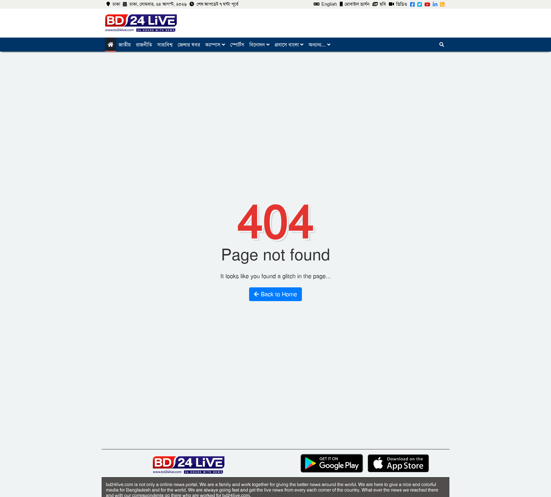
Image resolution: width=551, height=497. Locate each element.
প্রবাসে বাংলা (287, 44)
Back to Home (278, 294)
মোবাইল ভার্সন (357, 4)
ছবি (382, 4)
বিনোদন (257, 44)
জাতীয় (125, 44)
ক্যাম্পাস (213, 44)
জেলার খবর (189, 44)
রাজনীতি (144, 44)
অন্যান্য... (318, 44)
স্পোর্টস (237, 44)
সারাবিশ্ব (164, 44)
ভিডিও (401, 4)
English (328, 4)
